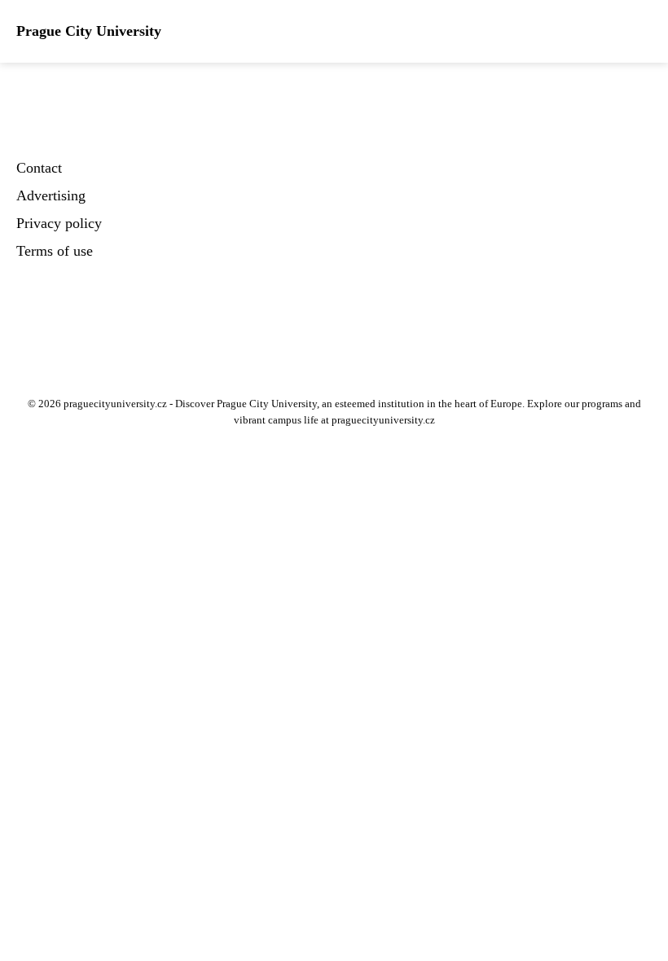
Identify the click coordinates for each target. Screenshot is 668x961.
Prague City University (88, 31)
